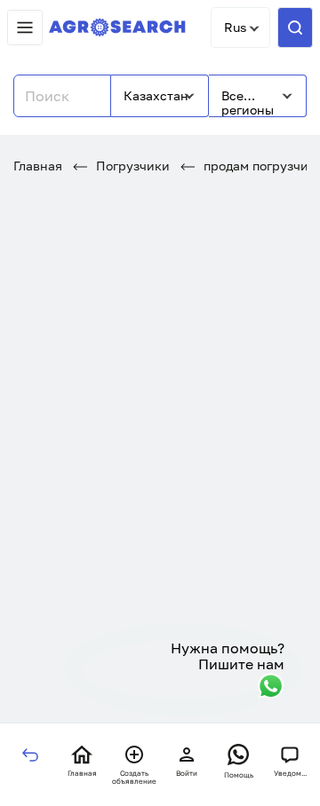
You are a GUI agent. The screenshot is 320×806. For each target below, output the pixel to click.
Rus (235, 27)
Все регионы (247, 102)
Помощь (238, 774)
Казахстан (156, 95)
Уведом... (290, 773)
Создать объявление (134, 777)
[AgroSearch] (117, 28)
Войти (186, 773)
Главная (37, 165)
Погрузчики (131, 165)
